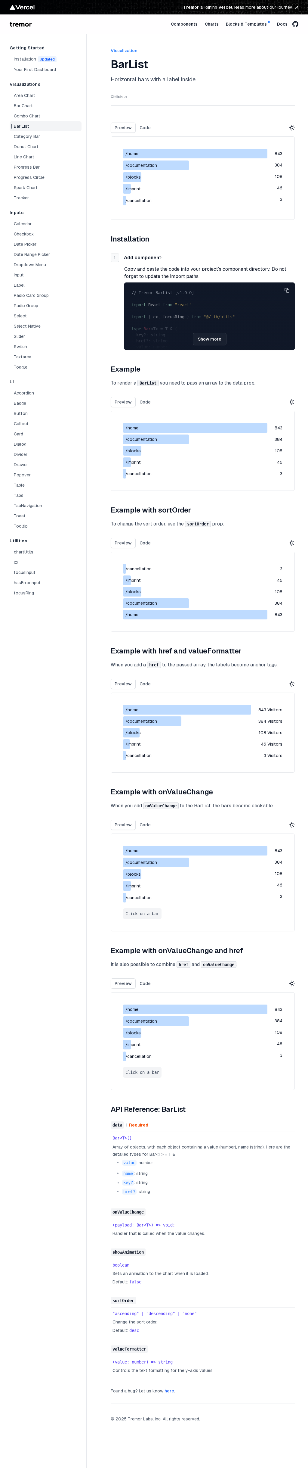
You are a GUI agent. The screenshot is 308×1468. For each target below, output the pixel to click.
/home (131, 709)
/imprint (133, 744)
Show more (209, 339)
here (169, 1391)
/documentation (141, 721)
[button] (287, 290)
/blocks (133, 732)
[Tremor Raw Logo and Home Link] (21, 24)
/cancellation (138, 755)
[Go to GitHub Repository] (295, 24)
